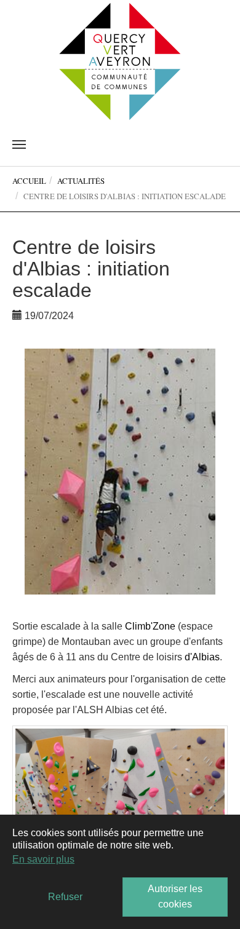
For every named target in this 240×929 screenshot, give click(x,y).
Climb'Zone (150, 626)
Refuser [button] (65, 896)
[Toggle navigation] (19, 144)
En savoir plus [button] (43, 859)
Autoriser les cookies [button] (175, 896)
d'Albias (202, 657)
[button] (39, 472)
